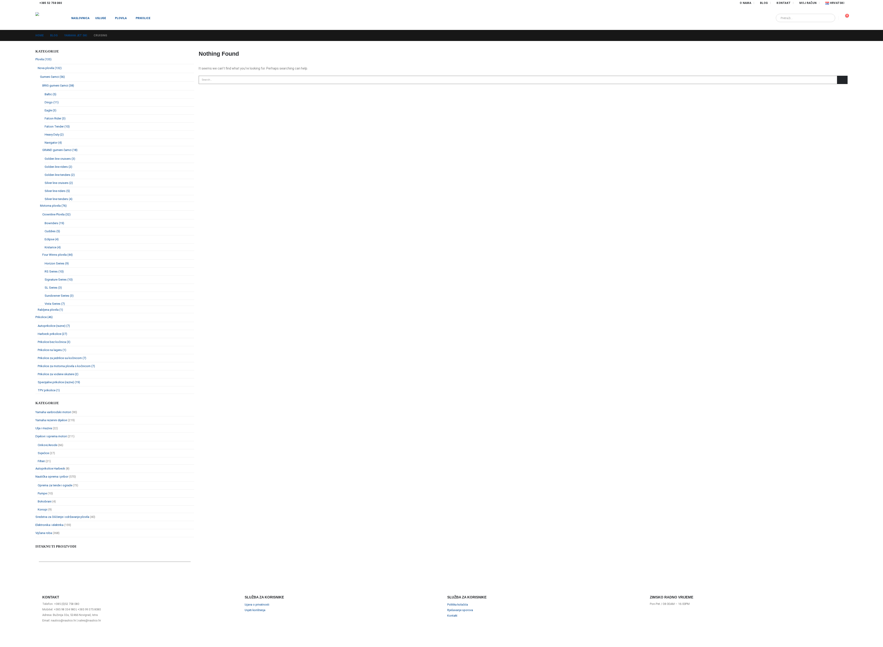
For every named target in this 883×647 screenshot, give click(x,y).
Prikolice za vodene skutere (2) (58, 374)
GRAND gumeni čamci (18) (59, 150)
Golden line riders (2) (58, 166)
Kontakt (784, 3)
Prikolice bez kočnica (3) (54, 342)
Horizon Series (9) (57, 263)
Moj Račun (808, 3)
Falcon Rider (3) (55, 118)
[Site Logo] (50, 18)
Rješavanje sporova (460, 610)
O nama (745, 3)
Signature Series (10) (59, 279)
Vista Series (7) (55, 303)
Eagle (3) (50, 110)
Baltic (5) (50, 94)
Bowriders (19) (54, 223)
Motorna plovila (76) (53, 205)
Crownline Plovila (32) (56, 214)
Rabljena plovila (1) (50, 309)
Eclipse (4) (52, 239)
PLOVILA (121, 18)
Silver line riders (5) (57, 191)
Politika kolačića (457, 604)
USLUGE (100, 18)
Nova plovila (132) (50, 68)
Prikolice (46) (44, 317)
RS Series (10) (54, 271)
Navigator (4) (53, 142)
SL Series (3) (53, 287)
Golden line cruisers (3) (60, 158)
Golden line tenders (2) (60, 175)
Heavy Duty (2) (54, 134)
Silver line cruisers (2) (59, 183)
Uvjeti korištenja (255, 610)
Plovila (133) (43, 59)
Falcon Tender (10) (57, 126)
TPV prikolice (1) (49, 390)
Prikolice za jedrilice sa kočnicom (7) (62, 358)
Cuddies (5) (52, 231)
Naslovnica (80, 18)
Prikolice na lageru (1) (52, 350)
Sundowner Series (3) (59, 295)
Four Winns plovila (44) (57, 254)
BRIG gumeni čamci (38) (58, 85)
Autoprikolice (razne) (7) (54, 326)
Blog (764, 3)
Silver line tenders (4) (58, 199)
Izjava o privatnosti (257, 604)
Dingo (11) (52, 102)
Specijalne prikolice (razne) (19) (59, 382)
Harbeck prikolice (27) (52, 334)
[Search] (828, 18)
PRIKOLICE (143, 18)
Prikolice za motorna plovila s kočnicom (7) (66, 366)
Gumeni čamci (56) (52, 76)
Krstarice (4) (53, 247)
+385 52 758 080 (50, 3)
